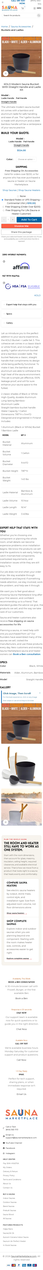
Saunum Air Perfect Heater (14, 1241)
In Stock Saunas (12, 1244)
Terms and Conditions (12, 1179)
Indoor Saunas (9, 1198)
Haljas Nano (8, 1229)
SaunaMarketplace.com (24, 1256)
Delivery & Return (10, 1171)
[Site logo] (10, 11)
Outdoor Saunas (9, 1202)
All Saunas (7, 1218)
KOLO (37, 295)
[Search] (39, 15)
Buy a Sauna (9, 1194)
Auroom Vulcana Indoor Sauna (15, 1237)
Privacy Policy (9, 1175)
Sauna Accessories (21, 26)
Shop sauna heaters (17, 913)
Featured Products (13, 1225)
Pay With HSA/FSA (11, 1163)
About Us (7, 1184)
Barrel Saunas (8, 1206)
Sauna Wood (8, 1214)
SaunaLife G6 (8, 1233)
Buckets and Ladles (12, 30)
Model (5, 95)
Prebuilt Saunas (9, 1210)
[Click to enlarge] (5, 73)
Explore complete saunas (19, 958)
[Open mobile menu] (3, 2)
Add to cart (29, 219)
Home (4, 26)
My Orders (7, 1167)
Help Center (9, 1159)
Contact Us (7, 1188)
